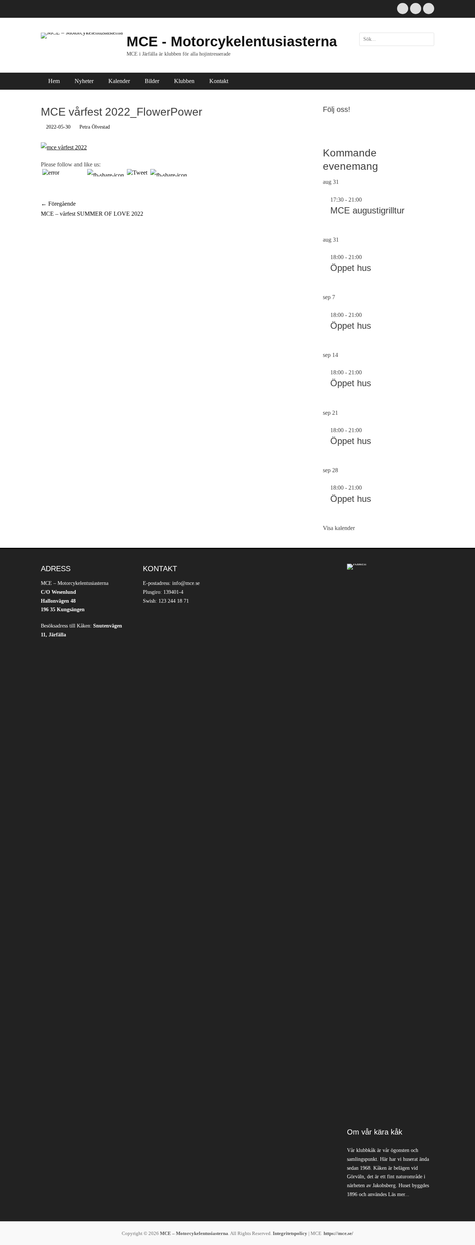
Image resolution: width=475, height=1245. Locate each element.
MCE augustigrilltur (367, 210)
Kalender (119, 81)
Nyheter (84, 81)
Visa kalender (339, 528)
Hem (54, 81)
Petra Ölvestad (94, 127)
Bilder (152, 81)
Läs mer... (398, 1194)
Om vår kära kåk (374, 1132)
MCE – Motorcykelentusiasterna (194, 1233)
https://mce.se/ (338, 1233)
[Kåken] (390, 842)
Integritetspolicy (290, 1233)
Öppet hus (350, 268)
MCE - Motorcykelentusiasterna (232, 41)
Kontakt (218, 81)
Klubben (184, 81)
